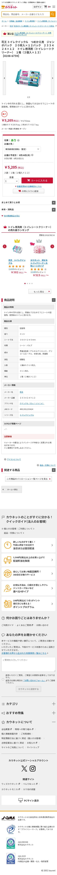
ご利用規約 (26, 733)
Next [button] (52, 246)
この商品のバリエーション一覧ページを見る (27, 478)
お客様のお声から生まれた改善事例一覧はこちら (23, 653)
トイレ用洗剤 (30, 21)
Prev (4, 78)
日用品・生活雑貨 (15, 21)
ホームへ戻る (12, 489)
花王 (11, 26)
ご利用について (25, 528)
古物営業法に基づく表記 (12, 742)
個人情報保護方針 (9, 733)
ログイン (37, 6)
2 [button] (27, 283)
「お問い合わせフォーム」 (34, 680)
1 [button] (25, 283)
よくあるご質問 (24, 625)
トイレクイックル (27, 415)
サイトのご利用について (12, 747)
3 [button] (29, 283)
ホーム (4, 21)
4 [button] (32, 283)
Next (52, 78)
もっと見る (39, 291)
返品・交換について (48, 465)
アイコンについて (14, 459)
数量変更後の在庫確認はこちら (29, 186)
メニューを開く (54, 7)
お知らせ (31, 742)
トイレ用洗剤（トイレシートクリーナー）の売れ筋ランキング (32, 34)
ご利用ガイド (7, 625)
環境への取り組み (23, 729)
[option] (17, 256)
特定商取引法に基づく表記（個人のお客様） (21, 738)
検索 (52, 14)
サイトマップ (33, 747)
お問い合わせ (42, 625)
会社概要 (5, 729)
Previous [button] (5, 246)
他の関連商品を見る (12, 216)
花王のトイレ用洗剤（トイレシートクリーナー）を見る (34, 26)
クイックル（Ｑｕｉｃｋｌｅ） (32, 403)
